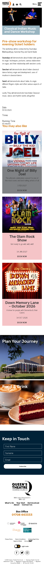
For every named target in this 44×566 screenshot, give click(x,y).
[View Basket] (17, 4)
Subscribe (22, 466)
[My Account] (13, 4)
